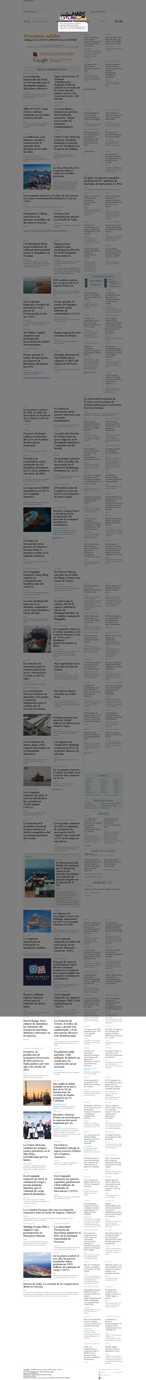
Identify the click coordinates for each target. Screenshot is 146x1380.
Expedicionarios (90, 805)
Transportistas (105, 808)
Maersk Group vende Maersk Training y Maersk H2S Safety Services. (113, 521)
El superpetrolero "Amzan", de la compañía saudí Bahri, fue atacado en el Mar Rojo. (36, 159)
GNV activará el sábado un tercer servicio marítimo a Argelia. (92, 638)
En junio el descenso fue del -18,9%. (34, 451)
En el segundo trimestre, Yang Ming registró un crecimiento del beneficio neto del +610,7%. (35, 579)
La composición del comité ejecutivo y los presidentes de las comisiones (113, 1145)
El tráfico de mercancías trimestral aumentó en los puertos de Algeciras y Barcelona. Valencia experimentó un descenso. (92, 1058)
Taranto (116, 786)
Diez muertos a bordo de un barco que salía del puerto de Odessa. (113, 1305)
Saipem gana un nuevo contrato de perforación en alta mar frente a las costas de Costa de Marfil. (112, 1185)
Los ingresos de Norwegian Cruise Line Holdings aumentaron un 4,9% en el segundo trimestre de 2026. (66, 919)
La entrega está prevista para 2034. (34, 684)
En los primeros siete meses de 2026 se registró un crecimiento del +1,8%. (113, 310)
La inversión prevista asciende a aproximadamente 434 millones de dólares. (65, 156)
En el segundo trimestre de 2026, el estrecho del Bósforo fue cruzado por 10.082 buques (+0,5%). (35, 800)
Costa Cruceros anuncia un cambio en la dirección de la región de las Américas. (113, 379)
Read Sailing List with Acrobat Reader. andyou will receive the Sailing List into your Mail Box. (57, 54)
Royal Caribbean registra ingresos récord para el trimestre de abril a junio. (34, 1000)
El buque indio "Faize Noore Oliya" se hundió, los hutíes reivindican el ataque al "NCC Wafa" (67, 704)
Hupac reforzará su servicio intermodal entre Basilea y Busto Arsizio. (113, 228)
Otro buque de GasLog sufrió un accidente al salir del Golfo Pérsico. (113, 716)
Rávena (116, 780)
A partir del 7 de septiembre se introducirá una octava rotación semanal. (114, 238)
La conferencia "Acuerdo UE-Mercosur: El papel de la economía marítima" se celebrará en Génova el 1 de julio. (93, 825)
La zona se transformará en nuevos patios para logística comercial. (91, 535)
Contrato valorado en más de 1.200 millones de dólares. (92, 1311)
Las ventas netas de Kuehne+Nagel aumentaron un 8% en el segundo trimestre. (92, 1139)
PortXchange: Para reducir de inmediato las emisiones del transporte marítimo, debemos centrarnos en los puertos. (36, 1028)
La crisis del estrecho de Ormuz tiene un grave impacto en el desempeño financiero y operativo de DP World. (66, 441)
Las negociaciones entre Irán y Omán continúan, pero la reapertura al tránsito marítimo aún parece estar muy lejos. (66, 677)
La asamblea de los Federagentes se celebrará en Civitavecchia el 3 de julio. (112, 823)
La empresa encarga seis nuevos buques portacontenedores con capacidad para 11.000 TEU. (113, 438)
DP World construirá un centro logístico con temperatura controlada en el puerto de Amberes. (113, 620)
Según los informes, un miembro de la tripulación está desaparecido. (92, 675)
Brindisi (88, 786)
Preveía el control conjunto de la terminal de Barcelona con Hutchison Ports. (92, 510)
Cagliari (88, 788)
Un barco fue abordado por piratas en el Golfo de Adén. (66, 216)
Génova (103, 780)
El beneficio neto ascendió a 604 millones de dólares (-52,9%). (92, 1042)
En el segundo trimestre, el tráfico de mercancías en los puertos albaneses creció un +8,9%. (67, 944)
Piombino (104, 792)
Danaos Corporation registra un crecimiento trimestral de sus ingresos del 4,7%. (113, 639)
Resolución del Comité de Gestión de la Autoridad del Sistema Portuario (92, 1093)
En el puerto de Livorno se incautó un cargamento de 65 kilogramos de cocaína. (113, 158)
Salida (110, 279)
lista (98, 795)
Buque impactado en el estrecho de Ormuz (67, 334)
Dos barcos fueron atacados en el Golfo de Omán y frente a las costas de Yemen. (67, 576)
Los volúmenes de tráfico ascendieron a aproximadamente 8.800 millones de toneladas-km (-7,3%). (66, 848)
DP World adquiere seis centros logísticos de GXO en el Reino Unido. (92, 588)
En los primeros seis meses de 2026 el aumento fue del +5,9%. (43, 207)
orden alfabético (115, 283)
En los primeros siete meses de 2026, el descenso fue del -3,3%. (91, 240)
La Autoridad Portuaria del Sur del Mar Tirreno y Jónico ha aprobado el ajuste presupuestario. (92, 954)
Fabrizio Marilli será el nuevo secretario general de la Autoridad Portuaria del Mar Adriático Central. (92, 928)
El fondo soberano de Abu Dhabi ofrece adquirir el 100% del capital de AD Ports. (66, 359)
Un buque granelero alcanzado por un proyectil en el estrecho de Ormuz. (92, 665)
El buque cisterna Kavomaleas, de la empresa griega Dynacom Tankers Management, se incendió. (92, 1334)
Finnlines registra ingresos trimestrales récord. (113, 734)
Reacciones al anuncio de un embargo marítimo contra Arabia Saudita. (92, 1256)
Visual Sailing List (96, 281)
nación (112, 285)
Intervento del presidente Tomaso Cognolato (102, 889)
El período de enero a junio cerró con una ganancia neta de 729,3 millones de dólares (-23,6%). (36, 96)
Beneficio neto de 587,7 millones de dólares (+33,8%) (91, 306)
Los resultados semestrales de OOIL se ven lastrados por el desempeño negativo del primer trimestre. (36, 82)
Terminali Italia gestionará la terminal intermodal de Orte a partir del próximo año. (92, 979)
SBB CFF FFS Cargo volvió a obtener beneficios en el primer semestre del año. (36, 113)
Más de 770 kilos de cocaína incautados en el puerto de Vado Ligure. (92, 1268)
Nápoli (103, 788)
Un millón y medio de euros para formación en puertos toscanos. (113, 953)
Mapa (116, 795)
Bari (87, 784)
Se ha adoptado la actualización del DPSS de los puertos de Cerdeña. (92, 1083)
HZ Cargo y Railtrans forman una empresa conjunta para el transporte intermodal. (114, 689)
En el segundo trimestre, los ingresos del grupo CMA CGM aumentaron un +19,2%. (67, 1000)
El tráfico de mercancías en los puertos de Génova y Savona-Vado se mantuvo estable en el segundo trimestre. (35, 548)
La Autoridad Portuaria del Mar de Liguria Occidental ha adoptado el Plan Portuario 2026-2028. (113, 927)
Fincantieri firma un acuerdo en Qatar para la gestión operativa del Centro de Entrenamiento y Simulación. (113, 1238)
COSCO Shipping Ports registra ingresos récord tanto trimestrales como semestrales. (92, 41)
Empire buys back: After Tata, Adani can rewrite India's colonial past (112, 863)
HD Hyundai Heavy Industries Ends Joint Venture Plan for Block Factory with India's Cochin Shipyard (92, 865)
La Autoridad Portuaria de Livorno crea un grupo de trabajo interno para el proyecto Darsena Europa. (102, 403)
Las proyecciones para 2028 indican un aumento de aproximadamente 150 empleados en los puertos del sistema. (113, 939)
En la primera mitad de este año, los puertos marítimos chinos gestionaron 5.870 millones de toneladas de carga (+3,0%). (66, 1262)
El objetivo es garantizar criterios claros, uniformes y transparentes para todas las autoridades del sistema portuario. (114, 1359)
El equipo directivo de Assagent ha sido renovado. (113, 1137)
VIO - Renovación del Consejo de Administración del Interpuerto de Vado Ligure (113, 1162)
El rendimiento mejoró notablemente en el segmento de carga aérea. (92, 1150)
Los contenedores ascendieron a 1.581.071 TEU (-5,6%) (102, 189)
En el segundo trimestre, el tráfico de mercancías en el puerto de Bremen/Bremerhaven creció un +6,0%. (50, 198)
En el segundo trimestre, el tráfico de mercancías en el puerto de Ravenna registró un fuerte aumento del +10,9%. (113, 549)
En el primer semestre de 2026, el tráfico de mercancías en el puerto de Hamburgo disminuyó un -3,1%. (67, 464)
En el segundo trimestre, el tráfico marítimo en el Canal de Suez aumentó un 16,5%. (66, 774)
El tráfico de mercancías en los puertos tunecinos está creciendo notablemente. (67, 414)
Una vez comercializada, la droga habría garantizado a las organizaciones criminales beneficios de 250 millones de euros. (92, 1279)
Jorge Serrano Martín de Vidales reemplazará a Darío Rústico (113, 390)
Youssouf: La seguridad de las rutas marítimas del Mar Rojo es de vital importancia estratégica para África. (34, 1167)
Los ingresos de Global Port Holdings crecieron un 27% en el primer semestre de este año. (66, 747)
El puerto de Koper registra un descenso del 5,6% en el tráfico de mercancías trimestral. (35, 439)
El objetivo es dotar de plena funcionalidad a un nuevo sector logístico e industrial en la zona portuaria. (113, 215)
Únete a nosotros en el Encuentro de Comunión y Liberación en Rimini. (92, 200)
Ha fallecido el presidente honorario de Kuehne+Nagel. (113, 134)
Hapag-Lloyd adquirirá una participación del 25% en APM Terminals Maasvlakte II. (67, 249)
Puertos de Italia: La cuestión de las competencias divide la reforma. (51, 1285)
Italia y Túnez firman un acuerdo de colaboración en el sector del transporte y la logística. (113, 979)
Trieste (116, 790)
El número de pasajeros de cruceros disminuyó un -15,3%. (92, 563)
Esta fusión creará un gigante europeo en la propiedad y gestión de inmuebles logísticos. (66, 733)
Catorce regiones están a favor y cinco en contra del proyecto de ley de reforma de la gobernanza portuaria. (113, 1111)
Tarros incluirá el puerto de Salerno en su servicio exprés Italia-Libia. (113, 116)
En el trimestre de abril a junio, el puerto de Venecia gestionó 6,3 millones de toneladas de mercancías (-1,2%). (92, 550)
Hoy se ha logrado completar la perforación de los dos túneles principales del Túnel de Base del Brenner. (113, 1003)
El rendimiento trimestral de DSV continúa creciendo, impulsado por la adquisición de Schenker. (92, 1208)
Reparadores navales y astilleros (111, 803)
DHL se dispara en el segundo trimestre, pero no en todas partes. (113, 588)
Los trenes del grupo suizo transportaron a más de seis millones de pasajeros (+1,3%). (36, 125)
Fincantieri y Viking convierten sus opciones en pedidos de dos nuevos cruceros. (36, 218)
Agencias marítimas (91, 808)
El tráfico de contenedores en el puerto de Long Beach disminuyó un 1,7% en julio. (92, 322)
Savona (116, 784)
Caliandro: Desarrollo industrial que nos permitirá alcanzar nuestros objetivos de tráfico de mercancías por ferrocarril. (35, 1243)
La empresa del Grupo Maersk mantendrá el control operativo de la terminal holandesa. (67, 263)
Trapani (116, 788)
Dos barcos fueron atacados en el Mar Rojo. (65, 693)
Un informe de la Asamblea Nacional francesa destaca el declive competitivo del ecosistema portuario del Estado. (36, 831)
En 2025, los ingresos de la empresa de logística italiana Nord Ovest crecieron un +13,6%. (114, 1033)
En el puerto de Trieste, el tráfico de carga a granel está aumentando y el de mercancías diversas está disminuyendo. (66, 1028)
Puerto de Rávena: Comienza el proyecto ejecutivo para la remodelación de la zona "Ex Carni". (113, 201)
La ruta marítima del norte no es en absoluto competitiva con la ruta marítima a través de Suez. (36, 607)
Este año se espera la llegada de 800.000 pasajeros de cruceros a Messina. (114, 665)
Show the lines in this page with (61, 60)
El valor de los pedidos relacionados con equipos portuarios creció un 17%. (92, 1124)
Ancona (88, 780)
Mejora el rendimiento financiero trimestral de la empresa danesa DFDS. (92, 350)
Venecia (116, 792)
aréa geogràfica (115, 286)
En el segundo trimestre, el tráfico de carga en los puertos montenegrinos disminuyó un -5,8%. (92, 454)
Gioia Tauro (104, 782)
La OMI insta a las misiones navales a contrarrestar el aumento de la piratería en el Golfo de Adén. (35, 144)
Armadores (88, 803)
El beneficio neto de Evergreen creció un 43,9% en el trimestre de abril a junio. (66, 492)
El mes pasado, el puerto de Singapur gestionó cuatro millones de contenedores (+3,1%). (67, 307)
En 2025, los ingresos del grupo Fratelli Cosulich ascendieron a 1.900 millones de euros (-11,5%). (92, 479)
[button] (121, 21)
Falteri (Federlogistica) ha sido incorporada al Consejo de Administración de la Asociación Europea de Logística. (113, 1209)
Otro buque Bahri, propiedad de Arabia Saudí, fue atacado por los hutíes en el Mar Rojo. (92, 1002)
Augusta (88, 782)
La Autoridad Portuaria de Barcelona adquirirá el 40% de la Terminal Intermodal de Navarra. (67, 1234)
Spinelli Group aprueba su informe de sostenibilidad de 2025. (92, 735)
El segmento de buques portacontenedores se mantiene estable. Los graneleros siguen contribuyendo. (112, 652)
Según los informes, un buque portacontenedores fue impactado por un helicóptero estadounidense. (67, 588)
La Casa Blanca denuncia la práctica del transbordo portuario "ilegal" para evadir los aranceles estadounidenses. (66, 117)
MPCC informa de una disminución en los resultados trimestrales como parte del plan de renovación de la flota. (92, 138)
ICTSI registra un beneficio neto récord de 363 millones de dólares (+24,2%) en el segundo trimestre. (92, 717)
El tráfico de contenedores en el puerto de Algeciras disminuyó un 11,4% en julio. (92, 229)
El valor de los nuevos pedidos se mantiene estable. (91, 1193)
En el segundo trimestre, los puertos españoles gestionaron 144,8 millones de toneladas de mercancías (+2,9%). (67, 1183)
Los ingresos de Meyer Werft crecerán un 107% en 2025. (92, 67)
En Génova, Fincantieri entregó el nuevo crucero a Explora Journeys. (67, 1150)
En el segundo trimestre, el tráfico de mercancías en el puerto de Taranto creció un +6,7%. (113, 252)
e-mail (51, 1372)
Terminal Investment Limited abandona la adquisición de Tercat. (92, 500)
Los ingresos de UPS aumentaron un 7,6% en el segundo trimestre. (92, 1032)
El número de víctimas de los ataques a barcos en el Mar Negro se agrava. (113, 1294)
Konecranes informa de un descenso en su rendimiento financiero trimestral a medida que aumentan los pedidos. (92, 1111)
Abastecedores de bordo (108, 805)
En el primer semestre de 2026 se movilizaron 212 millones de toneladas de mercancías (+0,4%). (36, 1201)
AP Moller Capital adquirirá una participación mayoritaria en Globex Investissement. (36, 338)
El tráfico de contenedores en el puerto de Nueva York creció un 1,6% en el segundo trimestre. (92, 690)
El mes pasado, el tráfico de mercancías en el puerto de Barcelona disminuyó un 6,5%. (35, 360)
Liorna (103, 786)
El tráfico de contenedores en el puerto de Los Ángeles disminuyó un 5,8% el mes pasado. (113, 298)
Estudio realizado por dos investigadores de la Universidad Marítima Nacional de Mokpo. (36, 620)
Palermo (103, 790)
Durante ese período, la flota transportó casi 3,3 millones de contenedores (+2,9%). (35, 761)
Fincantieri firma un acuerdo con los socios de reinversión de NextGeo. (113, 1054)
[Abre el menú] (25, 21)
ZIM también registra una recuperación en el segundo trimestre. (65, 283)
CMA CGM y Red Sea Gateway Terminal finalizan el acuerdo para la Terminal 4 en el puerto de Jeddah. (67, 142)
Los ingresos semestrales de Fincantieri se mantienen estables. (34, 943)
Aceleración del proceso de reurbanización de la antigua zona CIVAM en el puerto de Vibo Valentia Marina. (92, 523)
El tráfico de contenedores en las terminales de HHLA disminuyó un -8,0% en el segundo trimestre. (113, 351)
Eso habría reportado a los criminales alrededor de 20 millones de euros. (113, 169)
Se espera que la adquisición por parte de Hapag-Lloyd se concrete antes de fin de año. (66, 293)
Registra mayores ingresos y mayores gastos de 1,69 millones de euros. (92, 965)
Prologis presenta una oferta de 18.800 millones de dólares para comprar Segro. (66, 721)
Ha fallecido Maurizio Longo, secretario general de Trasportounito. (113, 478)
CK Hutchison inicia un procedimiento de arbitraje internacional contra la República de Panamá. (36, 249)
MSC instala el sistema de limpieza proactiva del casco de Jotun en (92, 426)
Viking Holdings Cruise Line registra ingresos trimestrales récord (92, 296)
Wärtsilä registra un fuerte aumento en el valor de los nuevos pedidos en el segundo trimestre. (113, 1269)
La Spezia (104, 784)
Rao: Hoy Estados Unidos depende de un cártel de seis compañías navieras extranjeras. (66, 986)
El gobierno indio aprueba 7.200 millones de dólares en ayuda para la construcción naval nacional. (67, 1059)
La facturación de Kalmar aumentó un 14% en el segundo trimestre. (92, 1183)
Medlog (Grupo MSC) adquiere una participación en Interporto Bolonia (36, 1231)
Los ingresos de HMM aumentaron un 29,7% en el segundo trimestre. (36, 492)
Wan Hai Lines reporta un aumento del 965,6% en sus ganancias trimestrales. (113, 426)
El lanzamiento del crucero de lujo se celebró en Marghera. (92, 116)
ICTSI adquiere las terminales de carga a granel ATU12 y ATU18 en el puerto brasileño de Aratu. (113, 1084)
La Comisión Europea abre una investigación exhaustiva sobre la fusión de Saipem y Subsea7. (49, 1211)
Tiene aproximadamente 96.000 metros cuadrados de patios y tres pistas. (92, 990)
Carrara (88, 790)
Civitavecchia (90, 792)
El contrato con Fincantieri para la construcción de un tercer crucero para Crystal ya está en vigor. (34, 671)
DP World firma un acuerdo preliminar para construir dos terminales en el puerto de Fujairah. (91, 1162)
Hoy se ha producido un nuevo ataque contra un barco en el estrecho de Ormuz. (92, 1322)
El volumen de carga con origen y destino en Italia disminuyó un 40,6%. (92, 466)
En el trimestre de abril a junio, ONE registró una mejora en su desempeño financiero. (36, 747)
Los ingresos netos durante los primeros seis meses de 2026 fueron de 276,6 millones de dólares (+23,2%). (92, 54)
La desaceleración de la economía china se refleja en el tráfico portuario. (66, 172)
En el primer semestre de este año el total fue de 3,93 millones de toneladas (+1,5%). (36, 324)
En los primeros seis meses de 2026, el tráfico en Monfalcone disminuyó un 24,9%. (66, 1043)
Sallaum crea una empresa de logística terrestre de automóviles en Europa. (92, 252)
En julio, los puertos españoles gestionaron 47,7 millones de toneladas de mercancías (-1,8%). (103, 180)
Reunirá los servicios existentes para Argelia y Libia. (113, 83)
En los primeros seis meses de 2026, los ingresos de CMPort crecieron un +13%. (113, 40)
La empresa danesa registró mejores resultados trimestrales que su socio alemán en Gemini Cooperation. (64, 532)
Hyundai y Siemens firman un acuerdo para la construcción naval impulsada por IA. (66, 1118)
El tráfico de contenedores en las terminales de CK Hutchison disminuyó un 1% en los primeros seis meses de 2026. (36, 466)
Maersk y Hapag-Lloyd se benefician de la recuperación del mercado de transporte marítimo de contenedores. (66, 517)
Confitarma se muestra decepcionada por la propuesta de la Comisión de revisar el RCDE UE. (113, 1324)
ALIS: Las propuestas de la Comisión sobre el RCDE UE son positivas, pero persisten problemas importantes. (92, 1353)
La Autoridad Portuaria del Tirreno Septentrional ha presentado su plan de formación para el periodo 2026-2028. (113, 965)
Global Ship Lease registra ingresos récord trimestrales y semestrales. (92, 619)
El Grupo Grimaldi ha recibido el (112, 451)
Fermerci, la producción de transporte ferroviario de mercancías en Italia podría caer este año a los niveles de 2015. (36, 1060)
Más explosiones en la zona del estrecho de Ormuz (66, 666)
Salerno (116, 782)
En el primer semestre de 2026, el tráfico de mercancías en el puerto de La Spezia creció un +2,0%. (36, 415)
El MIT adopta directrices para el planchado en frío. (112, 1349)
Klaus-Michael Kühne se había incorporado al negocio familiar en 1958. (113, 143)
